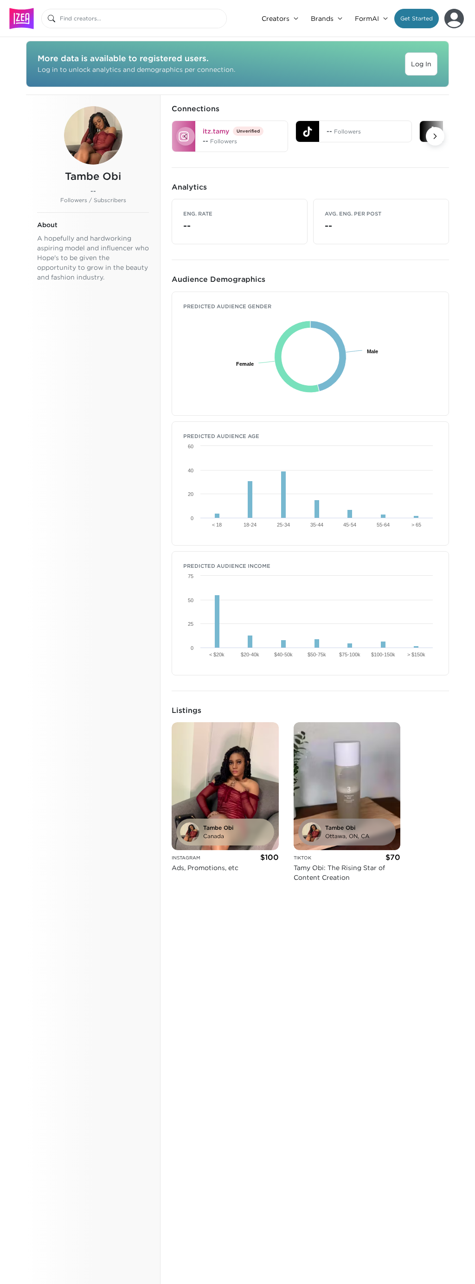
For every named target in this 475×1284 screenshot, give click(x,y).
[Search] (51, 18)
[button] (416, 18)
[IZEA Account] (454, 18)
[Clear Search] (220, 18)
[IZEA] (21, 18)
